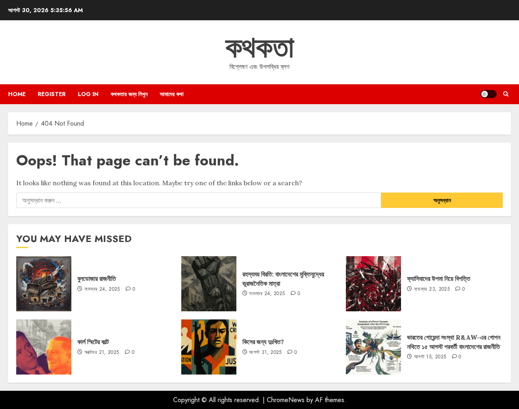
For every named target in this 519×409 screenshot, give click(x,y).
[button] (506, 94)
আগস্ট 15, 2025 (430, 357)
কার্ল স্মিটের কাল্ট (93, 342)
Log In (88, 94)
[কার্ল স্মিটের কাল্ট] (43, 347)
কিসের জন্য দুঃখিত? (263, 342)
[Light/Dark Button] (488, 94)
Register (52, 94)
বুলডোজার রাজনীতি (96, 278)
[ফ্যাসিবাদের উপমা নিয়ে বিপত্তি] (373, 283)
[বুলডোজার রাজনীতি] (43, 283)
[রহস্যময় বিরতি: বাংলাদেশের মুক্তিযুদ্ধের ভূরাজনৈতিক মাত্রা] (208, 283)
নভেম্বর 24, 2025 (102, 289)
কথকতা (259, 47)
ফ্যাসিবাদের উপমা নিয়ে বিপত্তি (438, 278)
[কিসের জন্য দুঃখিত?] (208, 347)
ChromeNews (286, 400)
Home (17, 94)
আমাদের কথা (172, 94)
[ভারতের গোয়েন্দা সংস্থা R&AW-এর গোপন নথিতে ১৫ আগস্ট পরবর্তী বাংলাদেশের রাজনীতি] (373, 347)
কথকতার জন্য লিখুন (129, 94)
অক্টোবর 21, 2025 (101, 352)
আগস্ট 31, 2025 (265, 352)
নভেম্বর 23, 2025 (432, 289)
